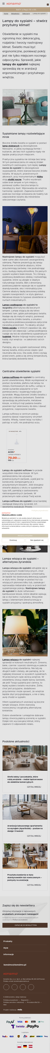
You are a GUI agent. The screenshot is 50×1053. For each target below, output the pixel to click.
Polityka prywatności (40, 510)
